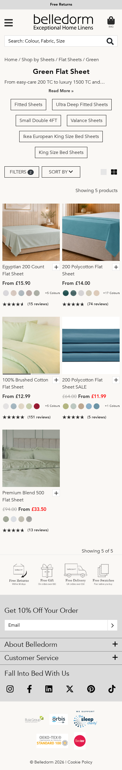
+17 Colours (111, 293)
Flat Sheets (70, 59)
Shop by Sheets (38, 59)
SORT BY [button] (59, 172)
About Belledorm (30, 645)
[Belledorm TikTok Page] (112, 690)
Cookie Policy (80, 762)
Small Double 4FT (38, 120)
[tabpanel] (31, 232)
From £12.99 (16, 396)
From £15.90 (16, 283)
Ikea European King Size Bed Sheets (61, 136)
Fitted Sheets (28, 104)
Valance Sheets (86, 120)
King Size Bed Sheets (61, 152)
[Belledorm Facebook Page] (29, 690)
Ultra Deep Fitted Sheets (82, 104)
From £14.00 (76, 283)
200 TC (45, 82)
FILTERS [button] (21, 172)
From (84, 396)
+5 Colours (52, 293)
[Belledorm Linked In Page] (49, 690)
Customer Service (31, 658)
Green (92, 59)
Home (10, 59)
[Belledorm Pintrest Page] (91, 690)
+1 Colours (112, 406)
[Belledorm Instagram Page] (10, 690)
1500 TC (82, 82)
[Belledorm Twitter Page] (69, 690)
